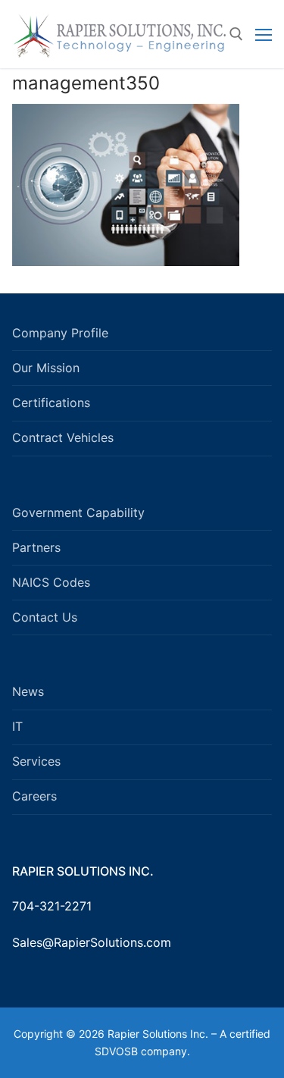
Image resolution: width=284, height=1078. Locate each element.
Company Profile (60, 332)
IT (17, 726)
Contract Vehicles (63, 437)
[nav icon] (263, 34)
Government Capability (78, 512)
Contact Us (44, 617)
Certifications (51, 402)
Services (36, 761)
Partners (36, 547)
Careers (34, 796)
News (28, 691)
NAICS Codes (51, 582)
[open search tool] (236, 34)
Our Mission (46, 367)
